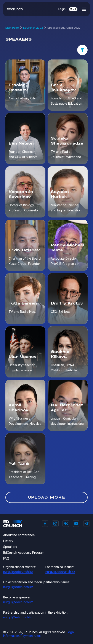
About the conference (19, 535)
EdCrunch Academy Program (23, 552)
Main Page (12, 27)
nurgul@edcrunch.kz (18, 571)
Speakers (10, 546)
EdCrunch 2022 (33, 27)
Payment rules (31, 635)
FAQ (6, 558)
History (8, 541)
